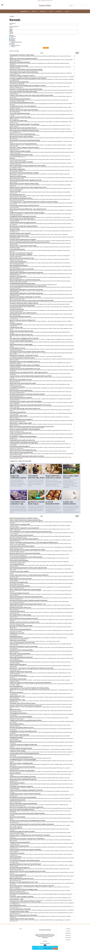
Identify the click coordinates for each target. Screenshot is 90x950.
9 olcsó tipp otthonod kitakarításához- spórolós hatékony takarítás (26, 556)
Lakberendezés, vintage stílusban (18, 640)
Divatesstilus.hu (68, 935)
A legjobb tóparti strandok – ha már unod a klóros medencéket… (25, 793)
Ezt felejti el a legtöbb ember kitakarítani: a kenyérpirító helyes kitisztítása (28, 78)
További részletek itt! (47, 948)
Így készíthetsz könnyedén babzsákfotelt (20, 62)
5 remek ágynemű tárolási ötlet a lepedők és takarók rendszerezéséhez (27, 351)
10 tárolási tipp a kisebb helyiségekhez (19, 560)
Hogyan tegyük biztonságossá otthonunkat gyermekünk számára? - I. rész (28, 604)
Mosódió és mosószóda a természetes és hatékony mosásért (24, 622)
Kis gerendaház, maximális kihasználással (20, 446)
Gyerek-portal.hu (68, 937)
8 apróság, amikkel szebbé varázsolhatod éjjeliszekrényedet (24, 753)
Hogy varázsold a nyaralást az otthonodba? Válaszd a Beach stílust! (26, 596)
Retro (66, 11)
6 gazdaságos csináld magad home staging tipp (21, 786)
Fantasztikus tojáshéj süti (16, 323)
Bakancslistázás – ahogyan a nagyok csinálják (21, 423)
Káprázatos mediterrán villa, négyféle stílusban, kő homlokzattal (26, 705)
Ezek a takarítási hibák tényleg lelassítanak (20, 316)
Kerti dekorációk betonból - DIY (17, 194)
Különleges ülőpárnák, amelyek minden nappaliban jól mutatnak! (25, 180)
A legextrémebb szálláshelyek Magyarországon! (21, 331)
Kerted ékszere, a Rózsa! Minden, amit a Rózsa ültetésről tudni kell (26, 69)
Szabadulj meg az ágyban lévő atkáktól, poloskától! (22, 831)
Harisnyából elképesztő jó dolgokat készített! (21, 748)
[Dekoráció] (44, 32)
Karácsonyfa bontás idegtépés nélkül (19, 582)
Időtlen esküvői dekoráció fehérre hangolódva (21, 397)
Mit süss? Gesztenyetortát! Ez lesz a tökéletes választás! (23, 518)
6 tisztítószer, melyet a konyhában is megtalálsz (21, 896)
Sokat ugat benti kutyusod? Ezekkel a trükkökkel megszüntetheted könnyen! (29, 600)
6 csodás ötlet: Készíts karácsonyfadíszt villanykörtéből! (23, 744)
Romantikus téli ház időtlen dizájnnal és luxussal (21, 727)
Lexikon (12, 44)
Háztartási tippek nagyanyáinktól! (18, 874)
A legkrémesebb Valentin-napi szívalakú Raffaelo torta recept (25, 368)
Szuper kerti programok (15, 856)
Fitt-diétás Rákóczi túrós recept (17, 348)
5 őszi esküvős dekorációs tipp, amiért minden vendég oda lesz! (25, 408)
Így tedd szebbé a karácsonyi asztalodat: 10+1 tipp (22, 258)
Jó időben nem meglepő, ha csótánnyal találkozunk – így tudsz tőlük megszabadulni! (30, 682)
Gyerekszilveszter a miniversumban (18, 415)
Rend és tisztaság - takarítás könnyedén (19, 734)
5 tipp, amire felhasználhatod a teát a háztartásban (22, 642)
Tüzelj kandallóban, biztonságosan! (18, 713)
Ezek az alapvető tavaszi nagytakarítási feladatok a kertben (24, 130)
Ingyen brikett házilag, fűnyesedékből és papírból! (22, 809)
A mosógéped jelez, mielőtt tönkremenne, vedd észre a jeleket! (25, 901)
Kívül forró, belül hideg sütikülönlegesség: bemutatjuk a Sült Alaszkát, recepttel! (30, 242)
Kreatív (34, 11)
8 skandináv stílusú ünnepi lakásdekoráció (20, 842)
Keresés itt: (11, 35)
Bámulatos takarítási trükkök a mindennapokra (21, 340)
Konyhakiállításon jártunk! (16, 636)
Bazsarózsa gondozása (15, 773)
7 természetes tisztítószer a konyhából (19, 571)
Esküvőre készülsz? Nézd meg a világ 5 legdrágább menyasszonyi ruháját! (28, 871)
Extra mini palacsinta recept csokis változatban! (21, 452)
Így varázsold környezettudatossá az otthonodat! (22, 269)
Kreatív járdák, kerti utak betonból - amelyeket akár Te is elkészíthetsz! (27, 838)
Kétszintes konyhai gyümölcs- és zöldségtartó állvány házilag (25, 279)
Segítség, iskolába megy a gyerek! (18, 664)
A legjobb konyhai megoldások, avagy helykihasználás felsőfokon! (26, 720)
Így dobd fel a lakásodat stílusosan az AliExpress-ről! (22, 320)
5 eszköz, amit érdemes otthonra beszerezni (20, 432)
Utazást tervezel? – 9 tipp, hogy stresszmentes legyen (23, 245)
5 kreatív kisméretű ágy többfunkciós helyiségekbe (22, 305)
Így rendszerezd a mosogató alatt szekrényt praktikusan (23, 226)
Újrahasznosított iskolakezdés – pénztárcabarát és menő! (24, 355)
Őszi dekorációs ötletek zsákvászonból (19, 81)
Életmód (59, 11)
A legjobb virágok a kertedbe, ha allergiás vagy (21, 334)
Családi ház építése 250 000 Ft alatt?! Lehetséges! (22, 918)
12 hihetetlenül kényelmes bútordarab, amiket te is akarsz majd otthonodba (28, 567)
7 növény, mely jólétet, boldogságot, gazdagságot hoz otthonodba (26, 790)
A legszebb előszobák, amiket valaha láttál (20, 233)
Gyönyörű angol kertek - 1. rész (17, 696)
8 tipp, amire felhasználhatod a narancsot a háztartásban (23, 646)
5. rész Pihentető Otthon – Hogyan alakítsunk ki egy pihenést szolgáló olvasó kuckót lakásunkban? (34, 201)
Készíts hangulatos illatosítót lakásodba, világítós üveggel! (24, 183)
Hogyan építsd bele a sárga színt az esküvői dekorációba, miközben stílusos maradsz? (30, 405)
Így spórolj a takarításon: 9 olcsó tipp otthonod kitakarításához (25, 553)
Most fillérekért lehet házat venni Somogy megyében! (23, 797)
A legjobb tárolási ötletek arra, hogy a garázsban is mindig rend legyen (27, 212)
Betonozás (12, 158)
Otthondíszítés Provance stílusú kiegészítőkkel (21, 650)
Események (13, 38)
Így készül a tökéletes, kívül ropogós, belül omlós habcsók (24, 109)
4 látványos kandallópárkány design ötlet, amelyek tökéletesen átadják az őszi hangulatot (32, 824)
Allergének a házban (15, 229)
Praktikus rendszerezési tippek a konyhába (20, 151)
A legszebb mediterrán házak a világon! (19, 911)
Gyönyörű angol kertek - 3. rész (17, 699)
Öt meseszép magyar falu (16, 827)
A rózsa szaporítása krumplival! (17, 249)
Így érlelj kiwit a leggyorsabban (17, 169)
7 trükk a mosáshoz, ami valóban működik (20, 524)
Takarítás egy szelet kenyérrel (17, 782)
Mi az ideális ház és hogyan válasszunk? (19, 893)
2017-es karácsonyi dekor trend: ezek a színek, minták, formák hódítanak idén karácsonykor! (32, 300)
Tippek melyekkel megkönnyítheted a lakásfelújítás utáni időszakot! (26, 272)
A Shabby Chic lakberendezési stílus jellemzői (21, 671)
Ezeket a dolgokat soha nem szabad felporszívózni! (22, 218)
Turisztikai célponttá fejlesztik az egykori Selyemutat (23, 222)
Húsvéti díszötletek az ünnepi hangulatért (20, 98)
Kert (51, 11)
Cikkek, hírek (13, 36)
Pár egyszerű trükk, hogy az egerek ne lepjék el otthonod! (24, 303)
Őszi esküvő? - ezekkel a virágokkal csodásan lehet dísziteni (24, 147)
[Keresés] (86, 4)
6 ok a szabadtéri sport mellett (17, 386)
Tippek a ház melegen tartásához (18, 176)
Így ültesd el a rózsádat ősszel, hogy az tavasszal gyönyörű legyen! (26, 89)
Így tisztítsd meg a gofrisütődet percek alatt (21, 379)
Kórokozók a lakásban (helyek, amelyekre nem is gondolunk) (24, 124)
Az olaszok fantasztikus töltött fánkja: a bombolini (52, 504)
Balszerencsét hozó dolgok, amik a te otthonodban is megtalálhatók (26, 807)
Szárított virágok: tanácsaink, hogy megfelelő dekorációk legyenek (26, 520)
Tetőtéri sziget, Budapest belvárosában (19, 593)
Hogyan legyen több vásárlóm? (45, 943)
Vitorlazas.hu (68, 928)
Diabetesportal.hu (68, 933)
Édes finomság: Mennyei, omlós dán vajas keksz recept (23, 449)
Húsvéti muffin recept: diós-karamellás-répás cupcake (23, 383)
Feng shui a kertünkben (15, 190)
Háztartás (42, 11)
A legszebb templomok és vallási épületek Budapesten (23, 143)
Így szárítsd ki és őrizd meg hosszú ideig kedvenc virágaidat (24, 172)
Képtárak (13, 39)
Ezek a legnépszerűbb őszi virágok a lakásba (20, 614)
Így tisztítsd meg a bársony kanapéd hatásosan (21, 390)
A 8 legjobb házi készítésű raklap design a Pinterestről (23, 216)
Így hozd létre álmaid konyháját (17, 817)
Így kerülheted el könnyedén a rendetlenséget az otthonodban (25, 296)
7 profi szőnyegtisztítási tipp (17, 564)
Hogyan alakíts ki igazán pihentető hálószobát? (21, 657)
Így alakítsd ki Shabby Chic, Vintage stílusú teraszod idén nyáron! (25, 864)
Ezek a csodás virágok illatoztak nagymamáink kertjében (23, 91)
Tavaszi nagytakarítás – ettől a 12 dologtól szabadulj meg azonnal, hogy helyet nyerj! (30, 531)
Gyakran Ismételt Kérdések (16, 42)
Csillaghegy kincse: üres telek (17, 633)
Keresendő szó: (12, 23)
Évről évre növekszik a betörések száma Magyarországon (23, 889)
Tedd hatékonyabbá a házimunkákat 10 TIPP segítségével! (24, 442)
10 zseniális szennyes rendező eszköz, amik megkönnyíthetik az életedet (27, 820)
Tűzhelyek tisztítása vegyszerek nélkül (19, 845)
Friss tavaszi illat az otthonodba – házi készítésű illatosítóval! (25, 860)
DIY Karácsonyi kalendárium (16, 660)
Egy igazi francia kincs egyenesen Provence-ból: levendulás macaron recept (28, 187)
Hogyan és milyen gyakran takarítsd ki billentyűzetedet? (23, 803)
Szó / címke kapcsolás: (14, 26)
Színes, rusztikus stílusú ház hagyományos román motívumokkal (25, 589)
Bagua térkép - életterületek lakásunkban (20, 653)
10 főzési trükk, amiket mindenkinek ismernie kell (22, 102)
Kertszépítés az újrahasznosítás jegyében (20, 585)
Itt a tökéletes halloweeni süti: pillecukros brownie (22, 357)
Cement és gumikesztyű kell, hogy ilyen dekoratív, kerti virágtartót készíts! (28, 286)
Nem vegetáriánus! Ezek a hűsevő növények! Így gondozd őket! (25, 140)
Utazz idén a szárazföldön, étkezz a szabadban (21, 254)
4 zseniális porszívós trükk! (16, 327)
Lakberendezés (23, 11)
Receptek (13, 43)
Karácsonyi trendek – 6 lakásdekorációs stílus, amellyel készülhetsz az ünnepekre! (30, 835)
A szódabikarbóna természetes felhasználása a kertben (23, 731)
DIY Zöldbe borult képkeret (16, 692)
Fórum (12, 37)
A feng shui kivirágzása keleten (17, 611)
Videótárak (13, 40)
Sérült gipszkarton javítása (16, 737)
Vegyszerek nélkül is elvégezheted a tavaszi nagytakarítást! (24, 528)
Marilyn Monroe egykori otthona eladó (19, 235)
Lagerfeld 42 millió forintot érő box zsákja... (20, 117)
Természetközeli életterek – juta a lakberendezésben (23, 106)
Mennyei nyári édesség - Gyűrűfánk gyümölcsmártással (23, 779)
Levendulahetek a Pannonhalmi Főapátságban (21, 716)
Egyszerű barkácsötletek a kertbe (18, 905)
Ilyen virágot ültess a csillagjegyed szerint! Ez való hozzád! (24, 338)
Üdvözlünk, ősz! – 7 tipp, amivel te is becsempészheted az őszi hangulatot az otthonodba (31, 668)
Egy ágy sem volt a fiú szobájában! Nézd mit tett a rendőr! (24, 882)
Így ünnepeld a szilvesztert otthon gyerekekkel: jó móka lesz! (25, 361)
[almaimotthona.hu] (45, 5)
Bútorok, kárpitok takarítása (16, 724)
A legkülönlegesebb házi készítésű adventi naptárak (22, 283)
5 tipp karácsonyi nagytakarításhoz (18, 261)
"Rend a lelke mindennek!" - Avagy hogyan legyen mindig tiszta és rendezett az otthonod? (32, 885)
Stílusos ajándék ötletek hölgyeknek (19, 265)
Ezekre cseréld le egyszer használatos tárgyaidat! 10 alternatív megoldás (27, 165)
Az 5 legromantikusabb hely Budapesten (19, 867)
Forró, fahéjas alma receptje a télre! (18, 120)
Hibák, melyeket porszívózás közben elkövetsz (21, 198)
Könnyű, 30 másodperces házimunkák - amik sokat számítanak (25, 429)
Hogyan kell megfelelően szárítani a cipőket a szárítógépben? (25, 365)
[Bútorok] (44, 31)
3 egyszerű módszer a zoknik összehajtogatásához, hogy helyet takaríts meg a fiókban (31, 376)
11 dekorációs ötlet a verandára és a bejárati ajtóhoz (22, 770)
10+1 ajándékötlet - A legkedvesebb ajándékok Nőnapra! (23, 436)
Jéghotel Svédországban (16, 741)
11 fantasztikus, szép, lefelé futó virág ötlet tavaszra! (22, 703)
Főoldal (12, 16)
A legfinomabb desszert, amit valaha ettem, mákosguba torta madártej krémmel (29, 688)
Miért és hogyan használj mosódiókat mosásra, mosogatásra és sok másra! (28, 85)
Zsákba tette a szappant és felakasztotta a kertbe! (22, 75)
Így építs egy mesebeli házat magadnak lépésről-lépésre (23, 58)
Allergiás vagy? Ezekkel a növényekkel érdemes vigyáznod (24, 538)
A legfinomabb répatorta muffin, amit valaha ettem (22, 440)
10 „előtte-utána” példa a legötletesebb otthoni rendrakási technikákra (27, 813)
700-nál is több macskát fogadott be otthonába (21, 162)
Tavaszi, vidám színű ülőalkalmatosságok (20, 113)
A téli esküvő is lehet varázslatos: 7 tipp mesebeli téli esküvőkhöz (26, 401)
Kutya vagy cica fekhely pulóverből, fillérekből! (21, 625)
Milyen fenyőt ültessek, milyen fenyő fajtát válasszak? (23, 127)
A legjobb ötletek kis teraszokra (17, 799)
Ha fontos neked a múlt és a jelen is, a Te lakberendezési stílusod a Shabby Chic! (29, 575)
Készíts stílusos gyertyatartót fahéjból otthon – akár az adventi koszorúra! (28, 209)
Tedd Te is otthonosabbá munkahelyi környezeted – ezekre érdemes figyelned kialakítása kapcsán (34, 542)
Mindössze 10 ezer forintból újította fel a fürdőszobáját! (23, 915)
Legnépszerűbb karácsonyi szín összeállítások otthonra (23, 312)
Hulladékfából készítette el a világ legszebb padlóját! (23, 759)
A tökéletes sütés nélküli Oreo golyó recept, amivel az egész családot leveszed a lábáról (31, 95)
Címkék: (10, 29)
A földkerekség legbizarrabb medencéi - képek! (21, 154)
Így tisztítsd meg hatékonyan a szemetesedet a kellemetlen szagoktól (27, 394)
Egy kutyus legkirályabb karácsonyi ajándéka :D (21, 419)
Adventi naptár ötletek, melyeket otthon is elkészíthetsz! (24, 72)
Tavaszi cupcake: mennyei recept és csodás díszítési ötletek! (24, 205)
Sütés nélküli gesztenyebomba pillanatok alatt (21, 757)
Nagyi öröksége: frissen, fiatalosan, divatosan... (21, 578)
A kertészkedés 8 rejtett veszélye (18, 679)
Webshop (13, 46)
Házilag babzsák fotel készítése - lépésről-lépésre (22, 55)
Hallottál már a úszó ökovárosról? (18, 276)
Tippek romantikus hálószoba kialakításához (20, 629)
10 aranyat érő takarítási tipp (17, 309)
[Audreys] (44, 30)
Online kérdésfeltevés (15, 45)
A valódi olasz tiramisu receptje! (17, 750)
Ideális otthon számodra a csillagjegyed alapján (21, 763)
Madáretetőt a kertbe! (15, 709)
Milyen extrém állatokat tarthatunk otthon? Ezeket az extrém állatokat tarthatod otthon (32, 426)
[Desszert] (44, 33)
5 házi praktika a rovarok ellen (17, 853)
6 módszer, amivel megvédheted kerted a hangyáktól (23, 239)
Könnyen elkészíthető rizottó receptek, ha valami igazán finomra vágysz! (27, 549)
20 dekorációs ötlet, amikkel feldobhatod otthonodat (23, 776)
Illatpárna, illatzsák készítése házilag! (19, 65)
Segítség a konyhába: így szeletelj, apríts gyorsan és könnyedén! (25, 849)
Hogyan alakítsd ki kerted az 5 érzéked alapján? (21, 344)
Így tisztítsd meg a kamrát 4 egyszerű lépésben (21, 136)
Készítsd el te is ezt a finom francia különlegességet (22, 134)
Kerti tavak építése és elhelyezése (18, 675)
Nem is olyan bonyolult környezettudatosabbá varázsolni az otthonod (27, 456)
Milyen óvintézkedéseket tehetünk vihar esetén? (22, 878)
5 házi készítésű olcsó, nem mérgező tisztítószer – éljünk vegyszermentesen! (29, 372)
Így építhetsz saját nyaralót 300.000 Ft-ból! (20, 607)
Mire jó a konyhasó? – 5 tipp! (16, 899)
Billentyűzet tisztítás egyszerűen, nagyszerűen (21, 253)
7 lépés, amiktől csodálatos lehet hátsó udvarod (21, 535)
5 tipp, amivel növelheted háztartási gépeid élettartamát (24, 618)
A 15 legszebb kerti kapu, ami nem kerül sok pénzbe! (22, 766)
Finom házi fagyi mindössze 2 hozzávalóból (20, 909)
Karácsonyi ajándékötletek (16, 686)
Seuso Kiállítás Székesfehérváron (18, 412)
